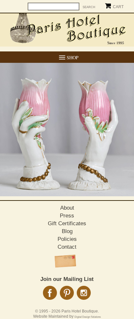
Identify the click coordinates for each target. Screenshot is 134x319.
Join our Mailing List (67, 279)
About (67, 208)
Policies (67, 239)
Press (67, 216)
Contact (67, 247)
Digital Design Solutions (87, 316)
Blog (67, 231)
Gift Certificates (67, 223)
